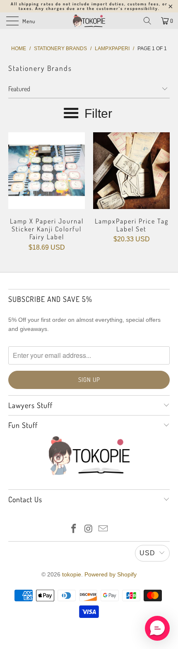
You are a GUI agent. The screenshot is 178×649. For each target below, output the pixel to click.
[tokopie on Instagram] (88, 529)
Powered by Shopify (110, 574)
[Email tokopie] (103, 529)
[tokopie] (89, 20)
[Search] (147, 20)
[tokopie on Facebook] (73, 529)
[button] (157, 628)
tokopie (71, 574)
